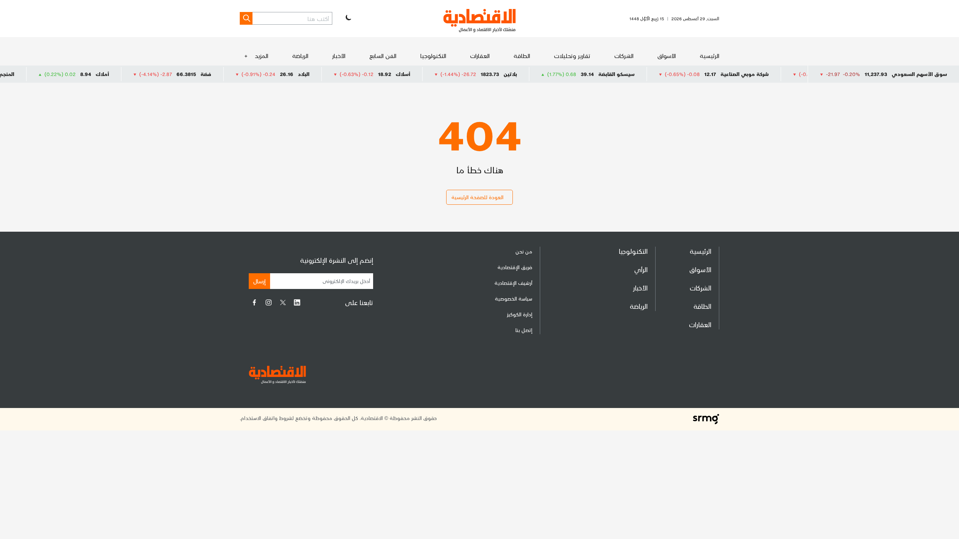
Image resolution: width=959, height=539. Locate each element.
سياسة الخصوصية (513, 298)
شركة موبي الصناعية (761, 74)
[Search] (246, 18)
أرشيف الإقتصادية (513, 283)
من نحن (523, 251)
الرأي (641, 269)
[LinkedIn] (297, 302)
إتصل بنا (523, 330)
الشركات (623, 55)
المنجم (23, 74)
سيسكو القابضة (633, 74)
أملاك (119, 74)
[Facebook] (254, 302)
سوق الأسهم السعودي (919, 74)
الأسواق (666, 55)
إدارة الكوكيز (519, 314)
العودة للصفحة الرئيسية (477, 197)
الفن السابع (382, 55)
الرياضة (300, 55)
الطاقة (522, 55)
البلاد (320, 74)
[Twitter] (282, 302)
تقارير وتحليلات (572, 55)
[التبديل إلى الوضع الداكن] (347, 18)
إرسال (259, 280)
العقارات (480, 55)
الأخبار (338, 55)
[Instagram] (268, 302)
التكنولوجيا (433, 55)
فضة (222, 74)
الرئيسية (709, 55)
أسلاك (419, 74)
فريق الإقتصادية (514, 267)
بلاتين (527, 74)
